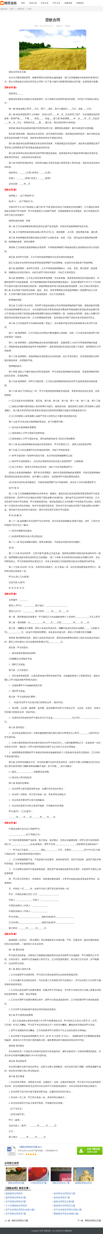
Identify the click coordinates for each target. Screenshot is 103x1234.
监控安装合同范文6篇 (15, 1197)
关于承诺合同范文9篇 (15, 1201)
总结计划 (33, 3)
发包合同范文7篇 (62, 1197)
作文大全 (44, 3)
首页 (23, 3)
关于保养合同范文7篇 (15, 1213)
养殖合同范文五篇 (93, 1220)
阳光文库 (47, 1231)
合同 (29, 9)
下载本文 (67, 26)
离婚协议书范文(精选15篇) (66, 1213)
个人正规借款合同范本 (16, 1205)
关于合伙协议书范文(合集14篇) (20, 1209)
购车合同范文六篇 (20, 1220)
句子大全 (56, 3)
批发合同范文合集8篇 (64, 1201)
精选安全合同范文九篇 (64, 1205)
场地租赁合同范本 (14, 1193)
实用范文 (80, 3)
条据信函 (68, 3)
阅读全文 (59, 26)
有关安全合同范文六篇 (64, 1193)
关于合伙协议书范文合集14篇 (68, 1209)
